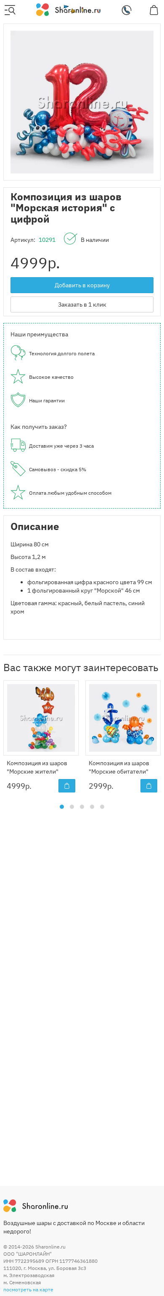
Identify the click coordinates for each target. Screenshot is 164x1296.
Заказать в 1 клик (82, 304)
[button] (62, 807)
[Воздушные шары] (68, 9)
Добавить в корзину (82, 285)
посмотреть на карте (28, 1289)
